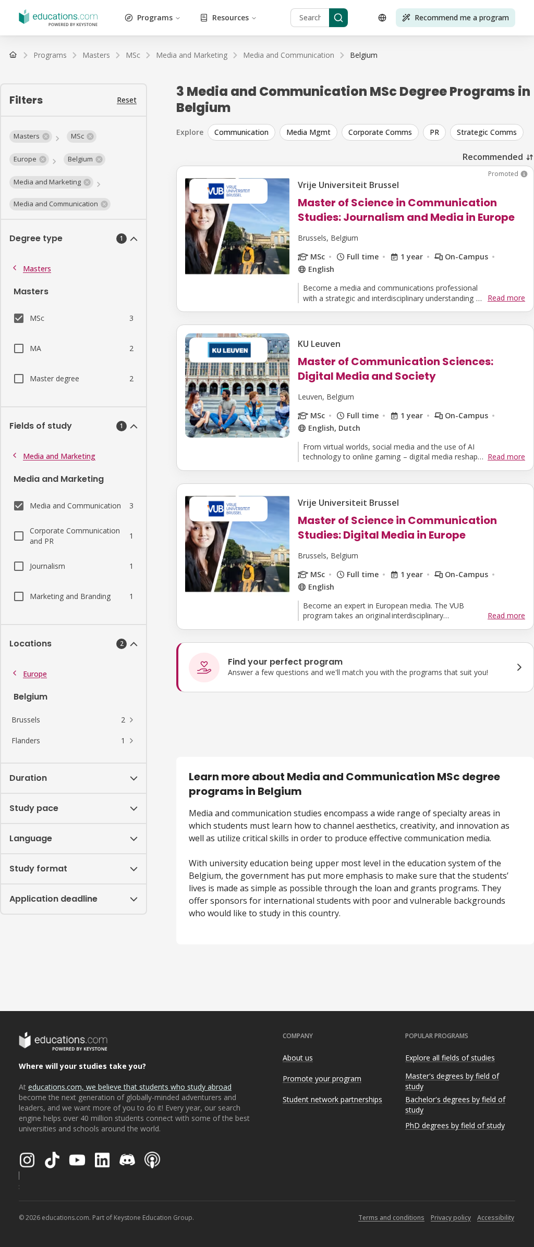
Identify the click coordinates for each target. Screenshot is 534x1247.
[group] (371, 132)
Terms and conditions (391, 1217)
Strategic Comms (487, 132)
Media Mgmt (308, 132)
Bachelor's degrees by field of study (455, 1104)
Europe (35, 674)
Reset (127, 100)
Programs (155, 17)
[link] (364, 55)
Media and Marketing (59, 456)
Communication (241, 132)
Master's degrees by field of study (452, 1081)
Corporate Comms (380, 132)
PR (434, 132)
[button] (30, 136)
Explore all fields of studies (450, 1058)
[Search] (338, 17)
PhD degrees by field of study (455, 1125)
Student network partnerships (332, 1099)
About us (298, 1058)
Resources (230, 17)
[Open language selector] (382, 17)
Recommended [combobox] (493, 157)
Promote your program (322, 1078)
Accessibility (495, 1217)
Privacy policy (451, 1217)
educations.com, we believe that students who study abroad (130, 1087)
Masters (37, 268)
